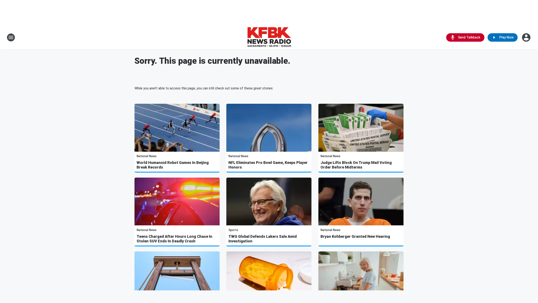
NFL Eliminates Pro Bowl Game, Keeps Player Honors (268, 164)
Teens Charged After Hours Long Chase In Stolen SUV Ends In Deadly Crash (174, 238)
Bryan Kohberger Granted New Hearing (355, 236)
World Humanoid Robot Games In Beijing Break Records (173, 164)
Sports (233, 230)
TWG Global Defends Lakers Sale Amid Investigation (262, 238)
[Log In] (526, 37)
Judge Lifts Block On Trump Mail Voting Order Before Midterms (356, 164)
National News (147, 156)
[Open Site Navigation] (11, 37)
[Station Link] (269, 37)
